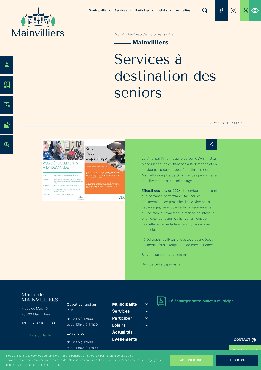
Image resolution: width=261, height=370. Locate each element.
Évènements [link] (124, 339)
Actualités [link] (183, 10)
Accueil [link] (119, 34)
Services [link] (121, 10)
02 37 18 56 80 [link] (43, 323)
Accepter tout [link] (191, 360)
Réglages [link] (153, 360)
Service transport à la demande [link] (165, 255)
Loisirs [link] (163, 10)
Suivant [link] (237, 123)
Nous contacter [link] (40, 335)
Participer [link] (142, 10)
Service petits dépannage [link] (161, 264)
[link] (255, 10)
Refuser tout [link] (237, 360)
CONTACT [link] (245, 339)
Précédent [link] (220, 123)
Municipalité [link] (98, 10)
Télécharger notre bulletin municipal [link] (202, 301)
